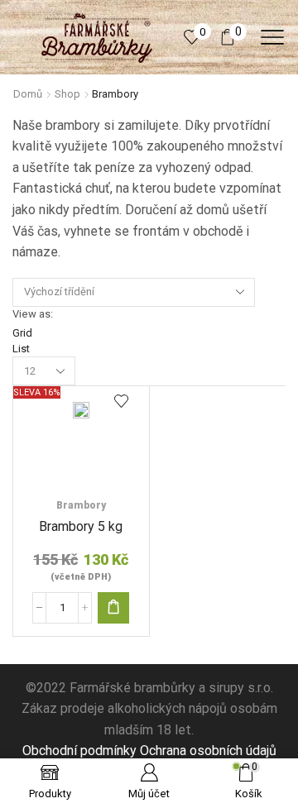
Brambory (81, 505)
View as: (32, 314)
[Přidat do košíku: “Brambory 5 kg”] (113, 608)
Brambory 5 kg (81, 526)
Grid (22, 333)
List (21, 348)
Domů (27, 94)
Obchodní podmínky (79, 750)
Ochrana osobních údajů (208, 750)
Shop (67, 94)
